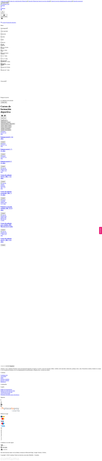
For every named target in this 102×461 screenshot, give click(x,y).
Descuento (12, 123)
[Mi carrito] (2, 18)
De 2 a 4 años (4, 50)
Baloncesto (3, 34)
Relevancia (3, 122)
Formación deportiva (11, 22)
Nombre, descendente (6, 130)
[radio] (2, 117)
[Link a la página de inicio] (1, 22)
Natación (3, 45)
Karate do (3, 42)
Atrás (2, 366)
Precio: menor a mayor (6, 126)
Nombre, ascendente (5, 128)
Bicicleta (3, 36)
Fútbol (2, 39)
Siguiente (12, 366)
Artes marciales (4, 31)
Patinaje (2, 48)
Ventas (8, 122)
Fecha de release (5, 123)
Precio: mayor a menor (6, 125)
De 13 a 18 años (4, 47)
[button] (26, 28)
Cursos (4, 22)
